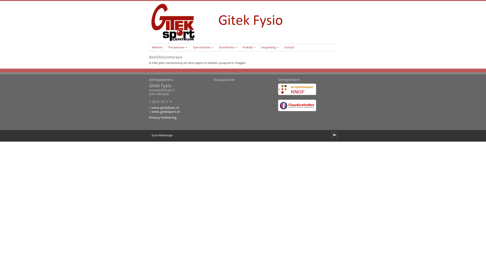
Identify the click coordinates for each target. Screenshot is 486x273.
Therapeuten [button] (176, 47)
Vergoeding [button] (269, 47)
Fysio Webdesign (162, 135)
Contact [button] (289, 47)
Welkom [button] (157, 47)
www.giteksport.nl (165, 112)
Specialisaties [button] (202, 47)
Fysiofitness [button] (227, 47)
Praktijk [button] (248, 47)
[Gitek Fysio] (219, 22)
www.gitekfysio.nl (165, 108)
